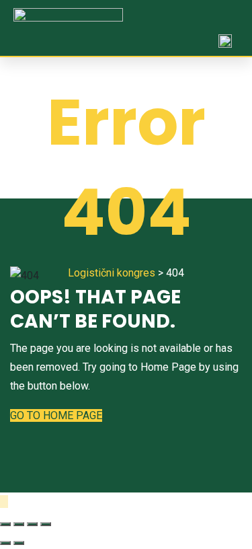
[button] (228, 19)
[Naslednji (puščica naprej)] (18, 543)
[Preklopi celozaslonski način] (32, 524)
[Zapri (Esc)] (5, 524)
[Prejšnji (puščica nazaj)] (5, 543)
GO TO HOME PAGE (56, 415)
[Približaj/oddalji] (45, 524)
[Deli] (18, 524)
